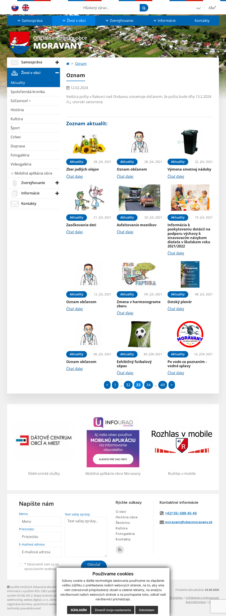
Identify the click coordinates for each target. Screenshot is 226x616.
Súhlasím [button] (79, 610)
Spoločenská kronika (28, 91)
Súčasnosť (20, 100)
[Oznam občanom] (139, 142)
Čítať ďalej (74, 176)
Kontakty (202, 20)
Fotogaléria (20, 155)
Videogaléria (21, 164)
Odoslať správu (93, 567)
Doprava (18, 146)
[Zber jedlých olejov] (88, 142)
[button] (29, 20)
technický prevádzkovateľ (24, 608)
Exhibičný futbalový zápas (134, 363)
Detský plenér (180, 301)
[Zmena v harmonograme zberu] (139, 274)
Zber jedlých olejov (82, 169)
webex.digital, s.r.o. (36, 600)
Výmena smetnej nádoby (189, 169)
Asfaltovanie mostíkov (136, 224)
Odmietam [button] (146, 610)
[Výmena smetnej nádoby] (190, 142)
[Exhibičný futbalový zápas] (139, 334)
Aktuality (18, 82)
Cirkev (16, 137)
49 (162, 384)
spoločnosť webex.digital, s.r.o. (53, 604)
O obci (121, 511)
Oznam (81, 63)
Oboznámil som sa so (46, 566)
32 (128, 384)
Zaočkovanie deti (81, 224)
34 (148, 384)
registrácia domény (19, 604)
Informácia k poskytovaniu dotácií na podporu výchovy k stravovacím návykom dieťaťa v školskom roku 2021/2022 (189, 235)
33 (138, 384)
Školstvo (123, 523)
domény (55, 600)
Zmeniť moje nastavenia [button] (113, 610)
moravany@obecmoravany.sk (188, 522)
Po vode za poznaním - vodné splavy (187, 363)
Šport (15, 127)
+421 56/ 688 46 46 (181, 513)
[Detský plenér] (190, 274)
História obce (126, 517)
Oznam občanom (132, 169)
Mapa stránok (43, 595)
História (17, 109)
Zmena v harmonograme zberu (138, 303)
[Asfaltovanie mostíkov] (139, 197)
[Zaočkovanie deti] (88, 197)
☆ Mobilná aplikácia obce (31, 173)
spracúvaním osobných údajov (46, 569)
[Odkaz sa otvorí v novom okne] (120, 550)
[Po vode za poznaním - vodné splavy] (190, 334)
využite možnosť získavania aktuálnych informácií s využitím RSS (34, 589)
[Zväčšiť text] (212, 7)
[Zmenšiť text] (200, 7)
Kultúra (17, 118)
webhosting (15, 600)
